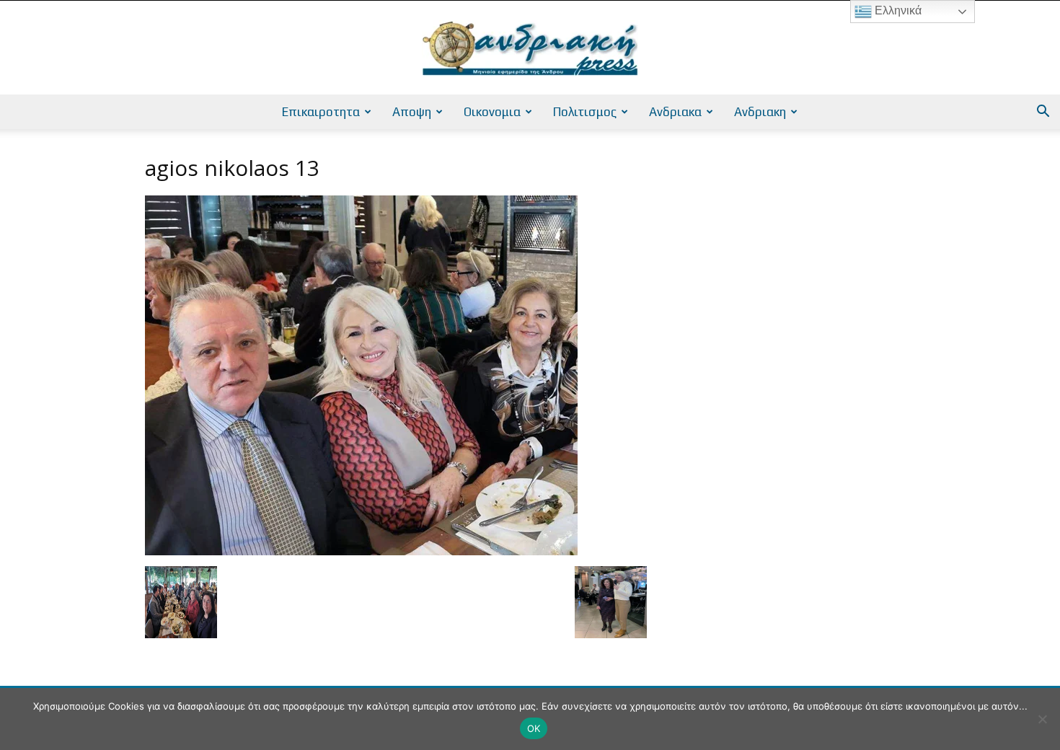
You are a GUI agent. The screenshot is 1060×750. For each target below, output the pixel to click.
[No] (1042, 719)
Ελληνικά (897, 10)
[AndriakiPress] (530, 48)
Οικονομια (492, 112)
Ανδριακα (675, 112)
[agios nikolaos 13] (361, 551)
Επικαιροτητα (321, 112)
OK (534, 728)
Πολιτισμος (585, 112)
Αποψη (411, 112)
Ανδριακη (760, 112)
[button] (1042, 113)
